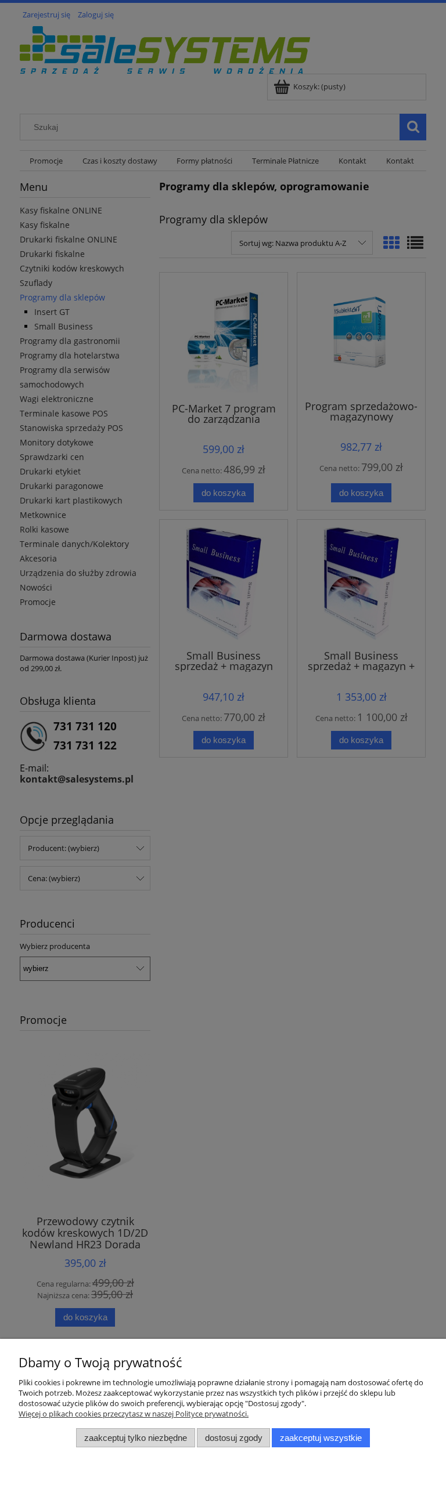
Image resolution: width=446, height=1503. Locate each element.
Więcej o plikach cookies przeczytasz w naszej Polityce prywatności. (134, 1413)
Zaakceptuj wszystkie (321, 1438)
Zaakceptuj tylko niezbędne (135, 1438)
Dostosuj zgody (233, 1438)
